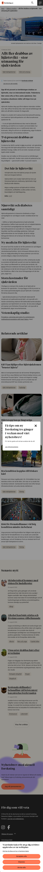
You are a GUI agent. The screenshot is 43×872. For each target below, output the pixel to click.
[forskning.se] (6, 2)
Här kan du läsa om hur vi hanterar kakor (16, 851)
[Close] (35, 425)
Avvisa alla (22, 867)
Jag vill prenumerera (11, 447)
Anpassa (21, 862)
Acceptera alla (21, 856)
